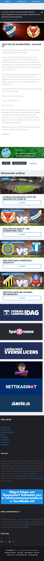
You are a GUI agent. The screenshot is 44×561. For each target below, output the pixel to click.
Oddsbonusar (5, 427)
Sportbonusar (36, 1)
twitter (5, 541)
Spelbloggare (33, 554)
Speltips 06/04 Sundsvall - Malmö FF (18, 261)
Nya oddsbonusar (21, 554)
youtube (13, 541)
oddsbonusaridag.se (36, 478)
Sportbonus (5, 440)
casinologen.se (33, 473)
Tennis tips (4, 437)
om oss (25, 471)
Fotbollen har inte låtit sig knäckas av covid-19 (19, 198)
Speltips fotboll (6, 430)
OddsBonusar (22, 1)
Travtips (20, 552)
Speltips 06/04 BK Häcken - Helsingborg (18, 293)
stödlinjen (25, 527)
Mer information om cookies (10, 19)
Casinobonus (5, 442)
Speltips (7, 1)
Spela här (5, 134)
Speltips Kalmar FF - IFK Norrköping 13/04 (16, 230)
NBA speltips (29, 552)
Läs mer (22, 203)
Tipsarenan (9, 550)
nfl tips (36, 552)
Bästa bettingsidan (7, 432)
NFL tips (3, 435)
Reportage (4, 445)
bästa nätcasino (21, 476)
